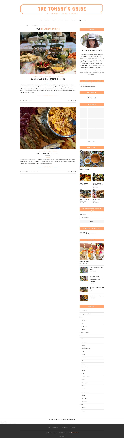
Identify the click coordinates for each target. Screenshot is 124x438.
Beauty (83, 411)
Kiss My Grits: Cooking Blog (86, 314)
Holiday (83, 364)
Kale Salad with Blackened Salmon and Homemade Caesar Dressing (96, 279)
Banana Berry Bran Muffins (97, 200)
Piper (50, 81)
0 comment (33, 100)
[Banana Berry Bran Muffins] (98, 194)
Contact (74, 20)
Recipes (46, 20)
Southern (55, 151)
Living (53, 20)
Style (59, 20)
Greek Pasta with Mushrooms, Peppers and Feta (97, 185)
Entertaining (47, 76)
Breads (83, 345)
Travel (66, 20)
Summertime (85, 398)
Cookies (84, 357)
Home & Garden (84, 310)
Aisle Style (35, 76)
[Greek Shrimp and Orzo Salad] (84, 270)
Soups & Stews (85, 392)
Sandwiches (84, 382)
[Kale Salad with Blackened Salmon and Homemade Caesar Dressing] (84, 278)
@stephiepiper (91, 141)
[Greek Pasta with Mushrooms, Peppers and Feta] (98, 177)
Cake (83, 351)
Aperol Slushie (84, 261)
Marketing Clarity (74, 432)
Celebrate (41, 76)
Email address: (83, 214)
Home (40, 20)
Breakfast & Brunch (86, 348)
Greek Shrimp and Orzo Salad (96, 268)
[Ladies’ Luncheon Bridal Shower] (85, 194)
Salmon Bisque (84, 169)
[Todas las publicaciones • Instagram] (92, 113)
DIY (83, 323)
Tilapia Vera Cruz (84, 183)
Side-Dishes (85, 389)
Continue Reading (48, 95)
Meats (83, 370)
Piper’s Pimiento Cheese (48, 154)
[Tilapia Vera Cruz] (85, 177)
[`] (83, 113)
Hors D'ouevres (42, 151)
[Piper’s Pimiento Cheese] (84, 298)
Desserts (84, 360)
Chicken (83, 354)
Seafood (84, 385)
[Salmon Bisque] (92, 159)
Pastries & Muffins (86, 376)
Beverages (84, 342)
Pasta (83, 373)
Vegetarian (84, 401)
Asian (83, 339)
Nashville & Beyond (85, 332)
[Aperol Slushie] (92, 251)
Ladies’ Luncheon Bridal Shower (48, 79)
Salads (83, 379)
